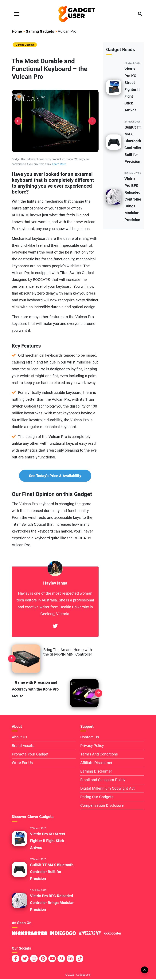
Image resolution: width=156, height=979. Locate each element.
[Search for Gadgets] (140, 14)
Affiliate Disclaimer (96, 762)
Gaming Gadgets (40, 31)
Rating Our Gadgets (96, 797)
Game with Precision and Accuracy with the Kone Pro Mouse (35, 689)
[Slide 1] (55, 147)
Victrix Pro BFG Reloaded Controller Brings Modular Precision (132, 199)
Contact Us (89, 737)
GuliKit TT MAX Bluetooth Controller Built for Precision (51, 872)
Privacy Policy (92, 745)
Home (17, 31)
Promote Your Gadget (30, 754)
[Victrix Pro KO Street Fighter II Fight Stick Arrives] (113, 87)
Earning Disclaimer (96, 771)
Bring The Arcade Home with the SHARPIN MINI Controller (67, 652)
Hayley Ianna (55, 583)
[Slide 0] (48, 147)
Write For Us (22, 762)
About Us (19, 737)
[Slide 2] (62, 147)
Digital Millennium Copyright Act (107, 788)
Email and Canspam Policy (102, 780)
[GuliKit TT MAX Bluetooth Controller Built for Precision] (113, 142)
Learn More (59, 164)
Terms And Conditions (99, 754)
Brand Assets (23, 745)
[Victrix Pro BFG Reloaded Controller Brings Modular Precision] (113, 196)
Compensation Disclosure (102, 805)
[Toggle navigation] (16, 13)
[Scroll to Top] (144, 969)
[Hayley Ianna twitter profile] (55, 626)
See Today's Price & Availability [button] (55, 475)
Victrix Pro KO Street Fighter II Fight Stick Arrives (132, 89)
